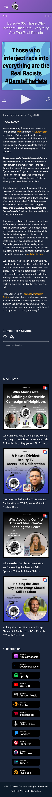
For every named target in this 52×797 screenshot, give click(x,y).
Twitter (6, 297)
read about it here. (35, 254)
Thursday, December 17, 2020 (21, 115)
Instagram (38, 294)
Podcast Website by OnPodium (26, 791)
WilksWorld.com (39, 131)
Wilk (19, 131)
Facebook (27, 294)
